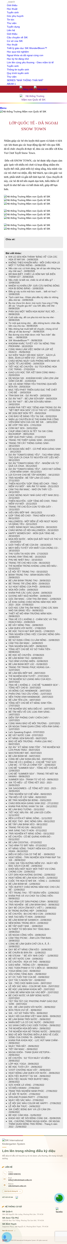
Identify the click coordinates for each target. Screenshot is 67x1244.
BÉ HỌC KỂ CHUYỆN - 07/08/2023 (26, 655)
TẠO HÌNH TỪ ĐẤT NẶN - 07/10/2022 (28, 845)
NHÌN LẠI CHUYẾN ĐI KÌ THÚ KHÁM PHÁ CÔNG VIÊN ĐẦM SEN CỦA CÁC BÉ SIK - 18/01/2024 (34, 420)
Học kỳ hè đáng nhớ (18, 58)
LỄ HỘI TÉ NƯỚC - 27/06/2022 (24, 1094)
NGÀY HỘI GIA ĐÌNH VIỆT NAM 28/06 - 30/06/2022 (35, 1016)
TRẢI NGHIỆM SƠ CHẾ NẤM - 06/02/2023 (30, 794)
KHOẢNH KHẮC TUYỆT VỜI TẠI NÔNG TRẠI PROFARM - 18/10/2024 (32, 345)
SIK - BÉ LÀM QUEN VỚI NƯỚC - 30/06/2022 (32, 1007)
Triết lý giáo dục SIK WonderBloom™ (27, 48)
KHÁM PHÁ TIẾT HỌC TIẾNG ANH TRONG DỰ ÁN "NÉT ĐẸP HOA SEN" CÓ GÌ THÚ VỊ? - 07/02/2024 (35, 408)
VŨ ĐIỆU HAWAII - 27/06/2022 (24, 1088)
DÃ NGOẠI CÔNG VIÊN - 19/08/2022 (27, 935)
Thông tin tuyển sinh (18, 69)
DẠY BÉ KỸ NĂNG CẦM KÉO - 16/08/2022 (30, 949)
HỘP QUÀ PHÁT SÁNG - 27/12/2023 (27, 437)
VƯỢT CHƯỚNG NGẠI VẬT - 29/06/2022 (30, 1070)
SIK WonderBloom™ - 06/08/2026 (25, 340)
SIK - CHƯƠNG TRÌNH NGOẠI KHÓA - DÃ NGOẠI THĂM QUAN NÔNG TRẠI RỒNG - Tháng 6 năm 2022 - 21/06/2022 (34, 1124)
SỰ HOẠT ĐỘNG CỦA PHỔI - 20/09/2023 (30, 586)
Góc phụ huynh (15, 16)
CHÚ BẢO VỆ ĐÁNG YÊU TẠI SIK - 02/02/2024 (33, 416)
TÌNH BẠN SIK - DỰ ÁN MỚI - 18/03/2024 (30, 395)
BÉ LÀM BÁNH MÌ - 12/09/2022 (24, 884)
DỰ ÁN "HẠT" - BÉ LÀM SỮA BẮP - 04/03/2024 (33, 398)
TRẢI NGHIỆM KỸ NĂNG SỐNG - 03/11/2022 (31, 833)
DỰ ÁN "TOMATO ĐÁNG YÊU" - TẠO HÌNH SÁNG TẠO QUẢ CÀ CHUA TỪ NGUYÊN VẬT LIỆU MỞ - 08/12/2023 (34, 457)
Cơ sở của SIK (15, 41)
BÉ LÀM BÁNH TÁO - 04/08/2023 (25, 658)
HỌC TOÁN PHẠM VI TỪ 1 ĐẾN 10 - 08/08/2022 (33, 968)
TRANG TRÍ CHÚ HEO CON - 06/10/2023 (29, 563)
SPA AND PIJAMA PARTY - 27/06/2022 (28, 1097)
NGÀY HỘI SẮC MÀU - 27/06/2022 (26, 1100)
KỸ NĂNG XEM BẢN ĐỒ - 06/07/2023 (28, 738)
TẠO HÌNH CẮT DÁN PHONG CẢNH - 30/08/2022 (33, 901)
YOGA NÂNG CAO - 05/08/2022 (25, 971)
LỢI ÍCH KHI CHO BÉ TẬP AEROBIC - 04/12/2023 (34, 475)
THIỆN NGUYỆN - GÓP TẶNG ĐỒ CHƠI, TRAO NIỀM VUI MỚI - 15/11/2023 (33, 502)
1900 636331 (14, 1174)
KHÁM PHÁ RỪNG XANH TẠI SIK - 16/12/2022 (33, 806)
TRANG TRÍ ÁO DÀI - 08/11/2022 (25, 827)
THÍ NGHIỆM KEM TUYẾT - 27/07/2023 (29, 676)
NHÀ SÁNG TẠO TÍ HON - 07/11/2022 (28, 830)
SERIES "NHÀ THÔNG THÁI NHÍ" (25, 80)
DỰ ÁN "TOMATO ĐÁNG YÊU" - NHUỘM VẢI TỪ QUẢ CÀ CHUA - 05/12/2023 (34, 464)
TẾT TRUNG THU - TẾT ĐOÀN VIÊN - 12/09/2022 (34, 893)
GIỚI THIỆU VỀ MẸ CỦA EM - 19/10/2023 (30, 545)
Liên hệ (11, 30)
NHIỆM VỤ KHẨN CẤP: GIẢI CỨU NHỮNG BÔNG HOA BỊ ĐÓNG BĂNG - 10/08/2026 (34, 287)
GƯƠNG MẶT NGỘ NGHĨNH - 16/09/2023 (30, 596)
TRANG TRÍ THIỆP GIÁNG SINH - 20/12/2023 (32, 440)
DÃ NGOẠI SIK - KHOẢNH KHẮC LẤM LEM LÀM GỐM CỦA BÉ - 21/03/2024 (33, 379)
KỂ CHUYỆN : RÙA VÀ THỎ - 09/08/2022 (29, 962)
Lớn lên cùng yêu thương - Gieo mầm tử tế (30, 62)
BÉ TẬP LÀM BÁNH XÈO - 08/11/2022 (28, 824)
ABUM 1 (11, 83)
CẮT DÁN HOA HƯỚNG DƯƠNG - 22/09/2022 (32, 874)
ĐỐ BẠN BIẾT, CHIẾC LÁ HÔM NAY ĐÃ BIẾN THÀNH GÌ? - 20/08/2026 (32, 275)
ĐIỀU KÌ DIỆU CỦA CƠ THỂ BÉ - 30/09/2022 (32, 854)
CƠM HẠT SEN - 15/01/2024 (23, 428)
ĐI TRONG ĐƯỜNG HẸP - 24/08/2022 (28, 911)
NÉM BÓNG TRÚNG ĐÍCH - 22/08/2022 (28, 923)
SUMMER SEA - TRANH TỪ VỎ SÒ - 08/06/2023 (33, 779)
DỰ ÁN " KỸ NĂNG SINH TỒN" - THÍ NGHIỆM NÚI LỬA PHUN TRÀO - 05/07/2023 (34, 748)
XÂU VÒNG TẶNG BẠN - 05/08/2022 (27, 974)
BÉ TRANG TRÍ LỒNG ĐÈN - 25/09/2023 (29, 583)
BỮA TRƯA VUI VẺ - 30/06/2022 (25, 1010)
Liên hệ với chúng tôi (12, 1191)
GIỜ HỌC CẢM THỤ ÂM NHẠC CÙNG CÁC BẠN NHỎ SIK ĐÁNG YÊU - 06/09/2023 (33, 609)
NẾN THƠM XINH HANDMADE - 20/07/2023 (31, 697)
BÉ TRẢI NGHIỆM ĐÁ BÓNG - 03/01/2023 (30, 800)
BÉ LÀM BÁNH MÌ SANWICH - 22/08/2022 (30, 920)
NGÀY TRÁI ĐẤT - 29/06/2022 (24, 1046)
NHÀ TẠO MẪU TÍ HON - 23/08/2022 (27, 917)
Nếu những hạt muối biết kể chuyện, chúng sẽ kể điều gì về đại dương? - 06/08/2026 (33, 330)
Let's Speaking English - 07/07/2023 (26, 732)
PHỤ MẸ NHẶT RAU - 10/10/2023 (25, 560)
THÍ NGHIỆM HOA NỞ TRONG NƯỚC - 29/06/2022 (34, 1031)
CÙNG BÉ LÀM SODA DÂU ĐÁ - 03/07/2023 (31, 759)
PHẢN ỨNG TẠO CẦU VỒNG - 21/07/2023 (30, 694)
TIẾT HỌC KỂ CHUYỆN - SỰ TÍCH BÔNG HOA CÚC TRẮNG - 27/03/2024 (33, 368)
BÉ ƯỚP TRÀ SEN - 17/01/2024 (25, 425)
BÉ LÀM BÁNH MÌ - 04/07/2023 (24, 756)
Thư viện (11, 23)
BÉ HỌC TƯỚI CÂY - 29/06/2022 (25, 1067)
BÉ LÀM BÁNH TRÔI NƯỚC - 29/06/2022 (30, 1019)
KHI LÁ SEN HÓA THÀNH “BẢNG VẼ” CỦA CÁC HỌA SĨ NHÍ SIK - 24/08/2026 (33, 258)
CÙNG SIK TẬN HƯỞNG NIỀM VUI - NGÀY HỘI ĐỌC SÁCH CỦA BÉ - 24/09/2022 (33, 864)
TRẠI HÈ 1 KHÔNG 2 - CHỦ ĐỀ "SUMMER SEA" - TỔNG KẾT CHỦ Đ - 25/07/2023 (34, 686)
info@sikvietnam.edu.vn (20, 1180)
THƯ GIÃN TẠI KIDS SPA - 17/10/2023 (28, 553)
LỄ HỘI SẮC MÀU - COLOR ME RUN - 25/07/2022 (34, 986)
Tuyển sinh (13, 12)
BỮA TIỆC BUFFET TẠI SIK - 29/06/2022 (30, 1076)
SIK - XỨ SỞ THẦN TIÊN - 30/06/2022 (28, 1013)
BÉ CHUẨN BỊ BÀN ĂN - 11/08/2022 (27, 952)
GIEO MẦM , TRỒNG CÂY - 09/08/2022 (29, 965)
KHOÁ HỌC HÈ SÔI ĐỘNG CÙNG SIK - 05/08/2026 (35, 1118)
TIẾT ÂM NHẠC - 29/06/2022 (23, 1049)
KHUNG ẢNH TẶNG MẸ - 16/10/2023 (27, 557)
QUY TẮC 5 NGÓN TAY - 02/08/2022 (27, 980)
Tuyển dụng (13, 26)
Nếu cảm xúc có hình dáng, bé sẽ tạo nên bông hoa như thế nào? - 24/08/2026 (34, 269)
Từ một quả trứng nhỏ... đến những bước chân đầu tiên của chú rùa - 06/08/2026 (34, 324)
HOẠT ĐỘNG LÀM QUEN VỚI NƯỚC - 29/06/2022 (34, 1073)
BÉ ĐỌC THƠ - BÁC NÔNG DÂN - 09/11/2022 (32, 821)
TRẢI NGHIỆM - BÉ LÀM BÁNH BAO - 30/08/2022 (34, 904)
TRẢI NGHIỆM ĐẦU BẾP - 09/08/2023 (28, 646)
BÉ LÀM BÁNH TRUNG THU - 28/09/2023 (30, 580)
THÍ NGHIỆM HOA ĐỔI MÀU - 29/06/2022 (30, 1028)
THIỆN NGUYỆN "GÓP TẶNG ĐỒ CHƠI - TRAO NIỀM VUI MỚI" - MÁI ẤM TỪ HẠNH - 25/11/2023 (34, 485)
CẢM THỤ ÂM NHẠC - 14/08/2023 (26, 643)
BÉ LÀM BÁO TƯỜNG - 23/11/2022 (26, 809)
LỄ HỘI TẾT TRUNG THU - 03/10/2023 (28, 571)
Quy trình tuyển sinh (18, 73)
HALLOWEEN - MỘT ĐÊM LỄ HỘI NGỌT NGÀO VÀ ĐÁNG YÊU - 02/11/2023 (33, 522)
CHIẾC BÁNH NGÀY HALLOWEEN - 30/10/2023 (33, 527)
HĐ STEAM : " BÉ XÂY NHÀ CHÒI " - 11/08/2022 (33, 955)
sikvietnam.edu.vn (17, 1186)
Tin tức (10, 19)
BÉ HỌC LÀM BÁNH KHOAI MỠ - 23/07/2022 (32, 989)
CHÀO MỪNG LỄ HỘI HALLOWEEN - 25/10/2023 (33, 530)
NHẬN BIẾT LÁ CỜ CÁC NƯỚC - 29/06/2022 (31, 1022)
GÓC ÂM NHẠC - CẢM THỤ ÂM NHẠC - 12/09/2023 (35, 599)
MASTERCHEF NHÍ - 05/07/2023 (25, 753)
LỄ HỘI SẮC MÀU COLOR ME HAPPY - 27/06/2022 (35, 1103)
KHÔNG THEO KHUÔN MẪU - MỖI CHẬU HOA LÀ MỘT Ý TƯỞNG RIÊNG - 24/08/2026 (34, 264)
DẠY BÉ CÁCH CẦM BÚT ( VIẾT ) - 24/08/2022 (32, 907)
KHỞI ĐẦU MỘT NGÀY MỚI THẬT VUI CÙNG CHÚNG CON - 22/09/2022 (32, 870)
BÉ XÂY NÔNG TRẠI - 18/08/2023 (26, 625)
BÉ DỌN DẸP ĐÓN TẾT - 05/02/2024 (27, 413)
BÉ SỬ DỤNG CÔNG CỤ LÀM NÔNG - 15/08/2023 (34, 640)
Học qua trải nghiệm (18, 51)
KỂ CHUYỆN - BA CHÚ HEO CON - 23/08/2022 (32, 914)
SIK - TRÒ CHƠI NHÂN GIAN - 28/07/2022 (30, 983)
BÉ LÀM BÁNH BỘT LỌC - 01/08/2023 (28, 664)
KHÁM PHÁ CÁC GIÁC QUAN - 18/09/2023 (30, 593)
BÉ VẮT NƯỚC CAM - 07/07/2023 (26, 735)
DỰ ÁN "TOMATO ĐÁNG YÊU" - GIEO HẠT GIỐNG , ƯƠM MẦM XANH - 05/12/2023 (35, 470)
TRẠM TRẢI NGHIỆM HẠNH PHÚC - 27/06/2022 (33, 1091)
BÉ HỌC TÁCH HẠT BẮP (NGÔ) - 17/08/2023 (31, 631)
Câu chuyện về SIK (17, 37)
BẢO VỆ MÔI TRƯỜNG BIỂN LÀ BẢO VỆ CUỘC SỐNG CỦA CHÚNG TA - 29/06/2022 (34, 1036)
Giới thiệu (12, 5)
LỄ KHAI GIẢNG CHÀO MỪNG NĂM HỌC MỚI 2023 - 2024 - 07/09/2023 (32, 603)
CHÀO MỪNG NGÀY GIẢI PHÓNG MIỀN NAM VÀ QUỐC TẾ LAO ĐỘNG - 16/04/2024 (34, 362)
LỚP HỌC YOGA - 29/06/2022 (24, 1064)
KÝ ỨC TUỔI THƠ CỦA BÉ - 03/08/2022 (29, 977)
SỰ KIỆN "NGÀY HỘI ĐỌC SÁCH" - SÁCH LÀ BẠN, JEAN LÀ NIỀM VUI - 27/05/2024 (32, 356)
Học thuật (12, 8)
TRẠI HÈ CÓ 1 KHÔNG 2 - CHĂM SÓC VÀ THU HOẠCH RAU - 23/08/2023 (33, 620)
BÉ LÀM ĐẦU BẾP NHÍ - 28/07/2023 (27, 673)
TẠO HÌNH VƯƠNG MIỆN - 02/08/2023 (28, 661)
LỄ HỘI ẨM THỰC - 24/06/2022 (24, 1106)
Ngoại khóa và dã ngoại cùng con (25, 55)
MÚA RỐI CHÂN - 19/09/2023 (23, 590)
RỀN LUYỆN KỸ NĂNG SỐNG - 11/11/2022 (30, 818)
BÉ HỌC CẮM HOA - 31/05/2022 (25, 1115)
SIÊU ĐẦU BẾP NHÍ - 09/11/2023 (25, 512)
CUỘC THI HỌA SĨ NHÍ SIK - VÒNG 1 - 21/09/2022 (34, 881)
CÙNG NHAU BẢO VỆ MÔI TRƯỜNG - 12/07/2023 (34, 723)
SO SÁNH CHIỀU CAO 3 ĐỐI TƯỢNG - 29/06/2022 (34, 1025)
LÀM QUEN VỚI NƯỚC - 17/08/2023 (27, 628)
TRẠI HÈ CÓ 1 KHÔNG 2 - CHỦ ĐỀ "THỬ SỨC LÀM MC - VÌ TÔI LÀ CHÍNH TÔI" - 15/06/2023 (33, 763)
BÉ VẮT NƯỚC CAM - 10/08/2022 (26, 958)
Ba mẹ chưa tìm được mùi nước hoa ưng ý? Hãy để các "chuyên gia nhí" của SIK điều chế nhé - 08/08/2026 (33, 306)
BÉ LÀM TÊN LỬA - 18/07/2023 (24, 700)
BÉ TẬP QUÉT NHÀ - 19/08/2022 (26, 926)
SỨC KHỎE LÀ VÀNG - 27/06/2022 (26, 1085)
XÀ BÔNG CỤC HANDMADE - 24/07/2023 (30, 691)
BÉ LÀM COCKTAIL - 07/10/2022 (25, 842)
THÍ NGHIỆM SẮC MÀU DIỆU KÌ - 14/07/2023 (32, 709)
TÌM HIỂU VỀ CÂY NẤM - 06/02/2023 (27, 797)
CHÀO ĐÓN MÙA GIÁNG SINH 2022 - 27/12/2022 (33, 803)
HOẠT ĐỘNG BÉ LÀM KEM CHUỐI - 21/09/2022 (33, 878)
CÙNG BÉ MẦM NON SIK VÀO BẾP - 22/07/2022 (34, 992)
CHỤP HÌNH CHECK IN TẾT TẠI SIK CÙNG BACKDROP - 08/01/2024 (31, 432)
